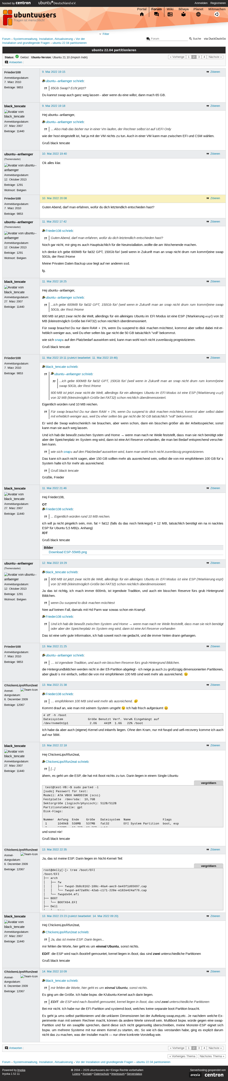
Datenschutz (101, 1074)
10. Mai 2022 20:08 (54, 198)
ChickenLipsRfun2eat (21, 685)
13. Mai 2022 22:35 (54, 849)
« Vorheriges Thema (182, 1056)
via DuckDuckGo (215, 38)
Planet (198, 9)
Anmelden (201, 3)
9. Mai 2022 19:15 (53, 72)
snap (58, 340)
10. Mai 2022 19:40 (54, 154)
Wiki (170, 9)
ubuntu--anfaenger (59, 81)
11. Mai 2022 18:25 (54, 281)
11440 (20, 131)
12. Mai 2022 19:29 (54, 563)
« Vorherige (177, 57)
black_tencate (15, 106)
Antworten (15, 62)
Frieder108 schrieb (59, 231)
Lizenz (76, 1074)
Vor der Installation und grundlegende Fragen (104, 1062)
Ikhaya (184, 9)
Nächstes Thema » (212, 1056)
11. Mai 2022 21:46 (54, 488)
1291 (20, 185)
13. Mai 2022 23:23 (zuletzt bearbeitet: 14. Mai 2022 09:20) (80, 916)
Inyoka (21, 1070)
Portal (142, 9)
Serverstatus (134, 1074)
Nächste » (215, 57)
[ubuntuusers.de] (30, 19)
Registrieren (218, 3)
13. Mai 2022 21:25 (54, 646)
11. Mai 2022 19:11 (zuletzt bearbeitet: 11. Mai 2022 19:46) (80, 358)
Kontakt (87, 1074)
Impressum (118, 1074)
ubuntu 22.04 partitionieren (70, 43)
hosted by (9, 3)
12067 (20, 705)
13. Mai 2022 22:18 (54, 745)
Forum (156, 9)
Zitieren (215, 72)
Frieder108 (12, 72)
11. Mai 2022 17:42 (54, 221)
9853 (20, 87)
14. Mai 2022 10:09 (54, 971)
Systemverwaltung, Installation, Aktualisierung (43, 39)
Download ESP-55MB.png (68, 552)
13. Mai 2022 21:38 (54, 685)
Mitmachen (217, 9)
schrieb (78, 81)
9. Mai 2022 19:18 (53, 106)
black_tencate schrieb (61, 572)
